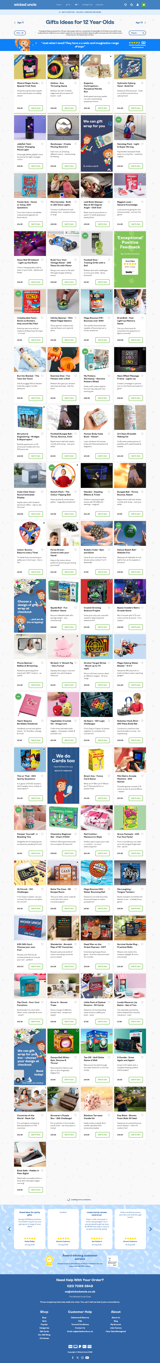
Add (35, 108)
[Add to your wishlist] (42, 83)
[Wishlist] (125, 5)
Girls (68, 5)
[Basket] (144, 5)
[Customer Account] (138, 5)
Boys (58, 5)
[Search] (131, 5)
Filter (18, 33)
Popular (100, 5)
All (76, 5)
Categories (87, 5)
